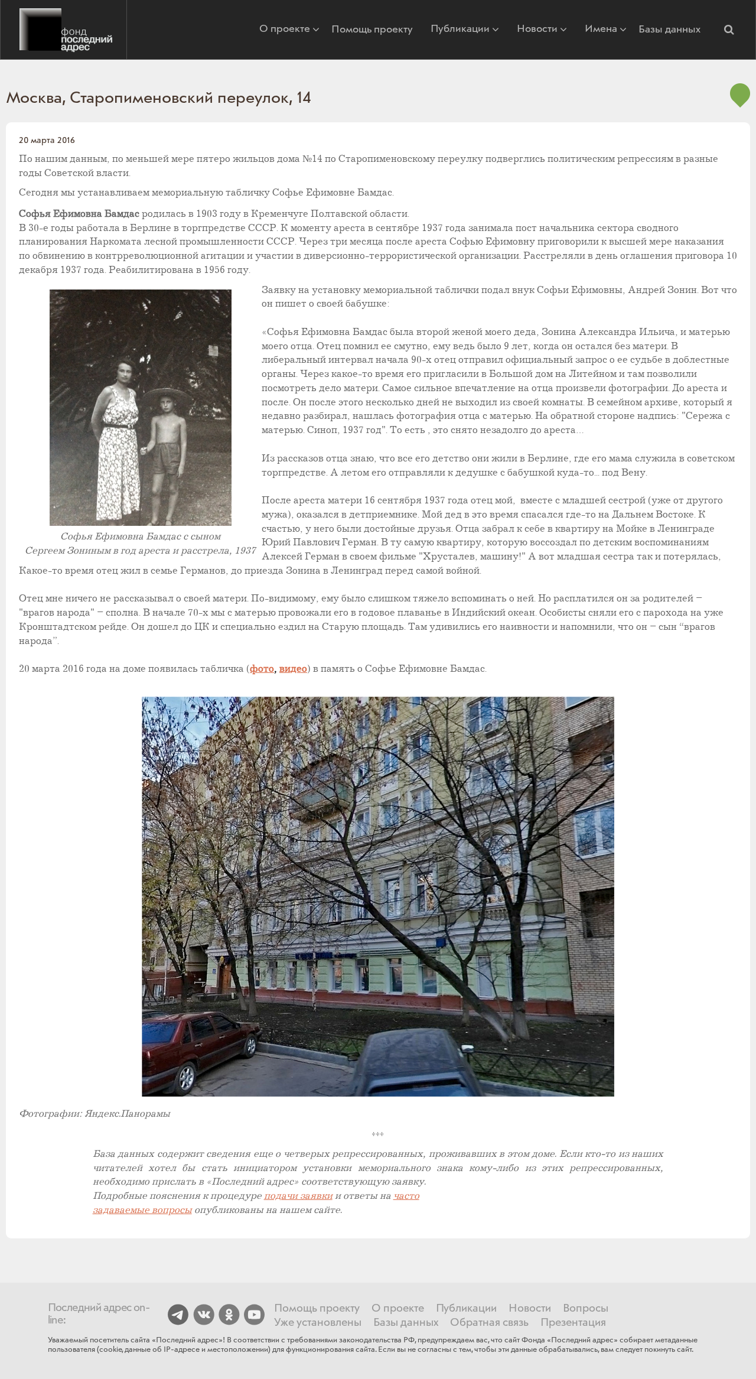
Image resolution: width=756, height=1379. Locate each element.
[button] (729, 29)
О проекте (284, 30)
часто (406, 1196)
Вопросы (585, 1309)
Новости (537, 30)
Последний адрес (63, 29)
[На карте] (740, 102)
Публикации (460, 30)
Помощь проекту (372, 29)
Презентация (573, 1323)
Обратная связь (489, 1323)
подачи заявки (298, 1196)
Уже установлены (317, 1323)
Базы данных (669, 29)
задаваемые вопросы (142, 1210)
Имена (601, 30)
